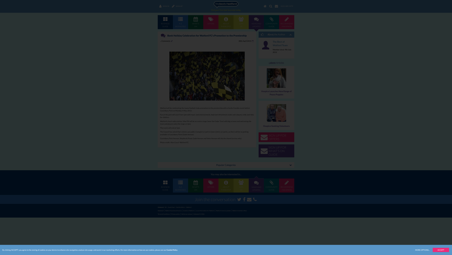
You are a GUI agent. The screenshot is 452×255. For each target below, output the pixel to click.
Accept (441, 250)
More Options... (422, 250)
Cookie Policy (172, 250)
